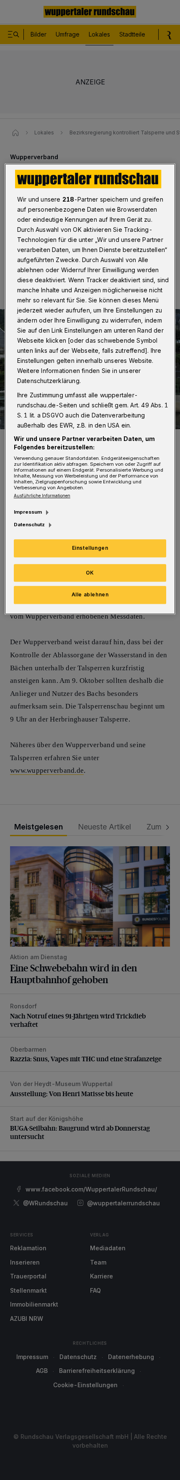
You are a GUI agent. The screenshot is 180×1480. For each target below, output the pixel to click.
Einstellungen (90, 548)
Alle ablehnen (90, 595)
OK (90, 572)
